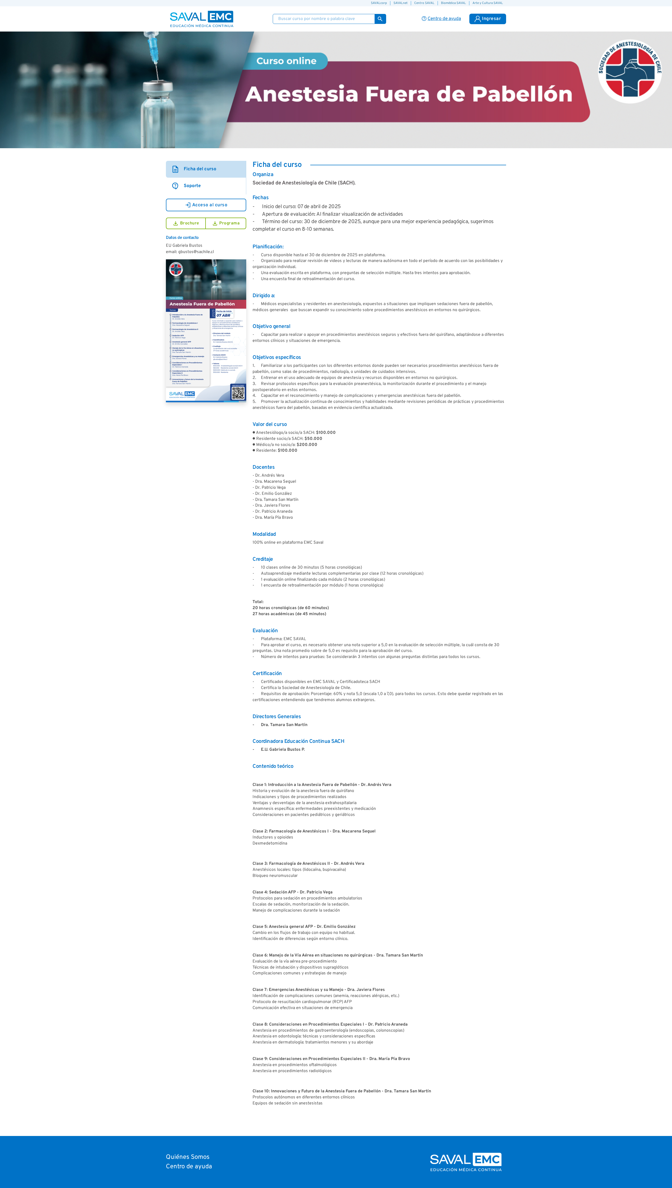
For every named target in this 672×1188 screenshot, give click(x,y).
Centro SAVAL (424, 3)
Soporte (186, 186)
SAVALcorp (379, 3)
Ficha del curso (193, 169)
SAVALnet (400, 3)
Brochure (185, 223)
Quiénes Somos (187, 1157)
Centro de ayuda (189, 1167)
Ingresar (491, 19)
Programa (226, 223)
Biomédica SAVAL (453, 3)
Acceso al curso (206, 205)
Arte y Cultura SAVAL (487, 3)
